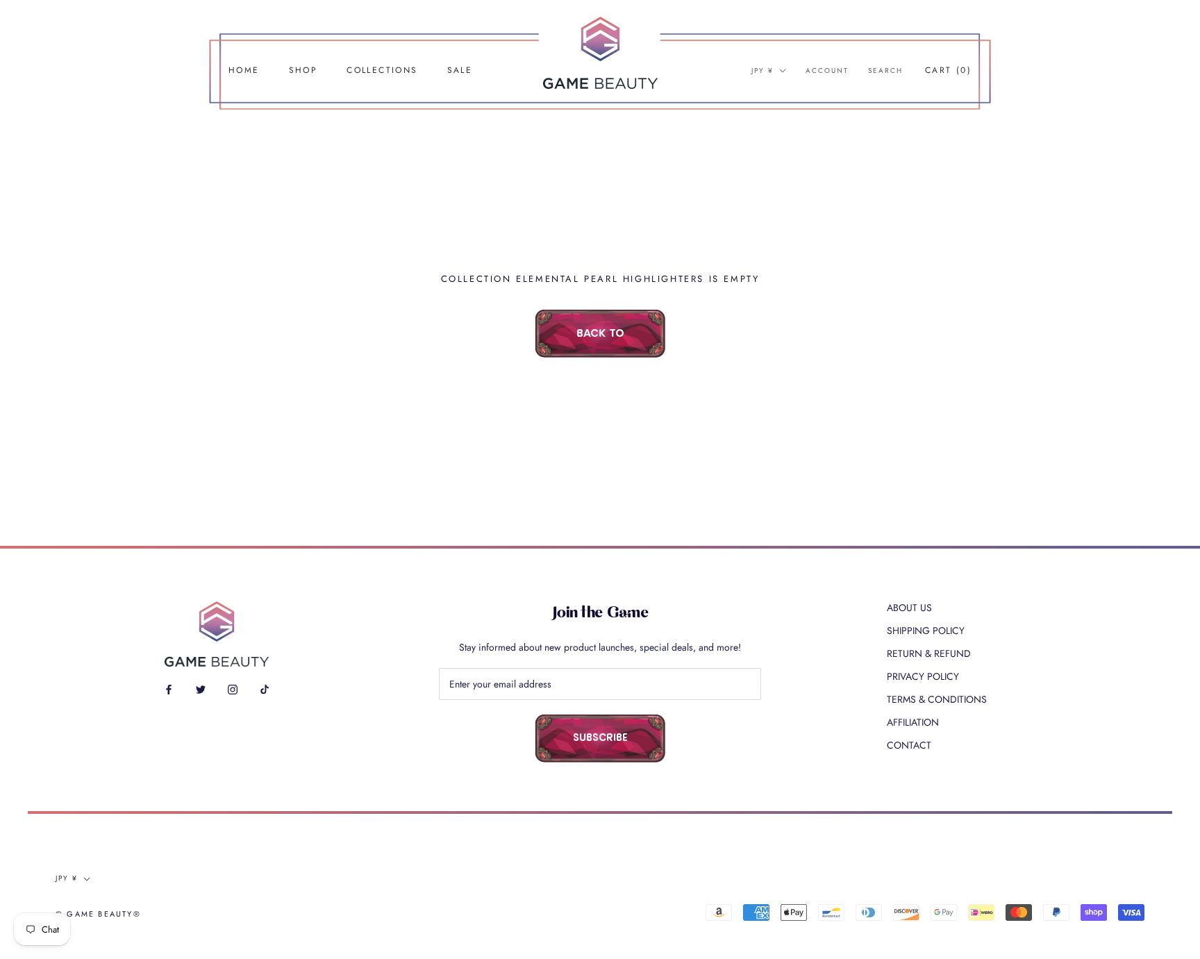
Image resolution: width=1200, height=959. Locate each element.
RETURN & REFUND (929, 653)
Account (827, 70)
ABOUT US (909, 608)
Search (885, 70)
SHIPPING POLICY (926, 630)
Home (244, 70)
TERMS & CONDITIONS (937, 699)
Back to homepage (600, 343)
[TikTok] (264, 689)
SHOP (303, 70)
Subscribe (600, 738)
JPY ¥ (762, 70)
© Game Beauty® (98, 913)
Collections (382, 70)
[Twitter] (201, 689)
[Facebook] (169, 689)
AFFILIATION (913, 722)
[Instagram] (233, 689)
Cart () (948, 70)
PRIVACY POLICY (923, 676)
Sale (460, 70)
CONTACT (909, 745)
